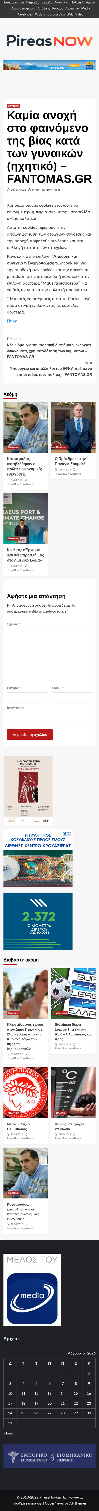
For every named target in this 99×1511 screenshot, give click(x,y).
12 (36, 1393)
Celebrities (25, 14)
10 (10, 1393)
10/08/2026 (17, 566)
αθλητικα (61, 1013)
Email (57, 688)
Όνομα (14, 688)
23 (89, 1403)
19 (36, 1403)
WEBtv (40, 14)
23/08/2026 (17, 1054)
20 (49, 1403)
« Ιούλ (8, 1433)
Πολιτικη (13, 105)
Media (85, 8)
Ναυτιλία (61, 2)
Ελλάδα (46, 2)
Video (79, 14)
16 (89, 1393)
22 (76, 1403)
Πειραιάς (32, 2)
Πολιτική (77, 2)
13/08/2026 (64, 469)
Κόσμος (57, 8)
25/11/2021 (18, 189)
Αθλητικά (72, 8)
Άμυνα (90, 2)
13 (49, 1393)
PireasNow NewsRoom (46, 189)
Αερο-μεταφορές (23, 8)
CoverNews (54, 1503)
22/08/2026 (17, 480)
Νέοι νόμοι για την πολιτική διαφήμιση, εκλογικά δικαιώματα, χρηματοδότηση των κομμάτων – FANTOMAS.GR (49, 348)
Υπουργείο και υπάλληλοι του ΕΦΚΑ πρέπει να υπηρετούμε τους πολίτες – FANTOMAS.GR (51, 369)
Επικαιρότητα (14, 2)
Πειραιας (13, 1013)
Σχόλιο (14, 624)
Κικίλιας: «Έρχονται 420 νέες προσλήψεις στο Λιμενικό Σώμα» (25, 555)
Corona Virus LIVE (60, 14)
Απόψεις (44, 8)
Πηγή (12, 321)
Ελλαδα (60, 1112)
